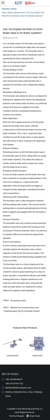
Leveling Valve (12, 356)
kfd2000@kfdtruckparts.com (18, 388)
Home (4, 13)
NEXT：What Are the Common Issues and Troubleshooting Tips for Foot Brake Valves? (21, 309)
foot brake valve (31, 44)
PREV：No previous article (14, 301)
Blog (10, 13)
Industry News (19, 13)
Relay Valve (38, 356)
